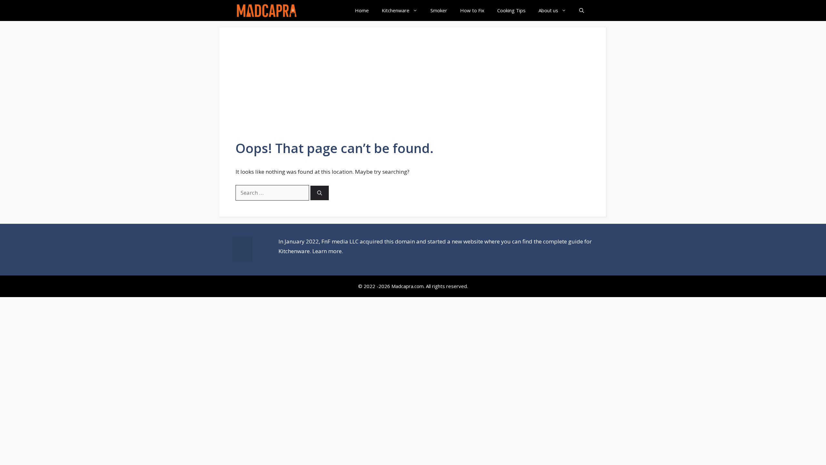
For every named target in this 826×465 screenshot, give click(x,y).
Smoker (438, 10)
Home (362, 10)
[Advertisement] (413, 92)
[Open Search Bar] (581, 10)
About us (548, 10)
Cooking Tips (511, 10)
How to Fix (472, 10)
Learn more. (327, 251)
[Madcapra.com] (267, 10)
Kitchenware (395, 10)
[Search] (319, 193)
